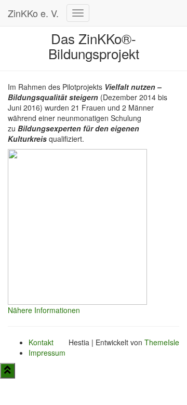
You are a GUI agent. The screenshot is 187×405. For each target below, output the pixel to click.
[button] (44, 310)
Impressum (47, 352)
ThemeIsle (161, 342)
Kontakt (41, 342)
